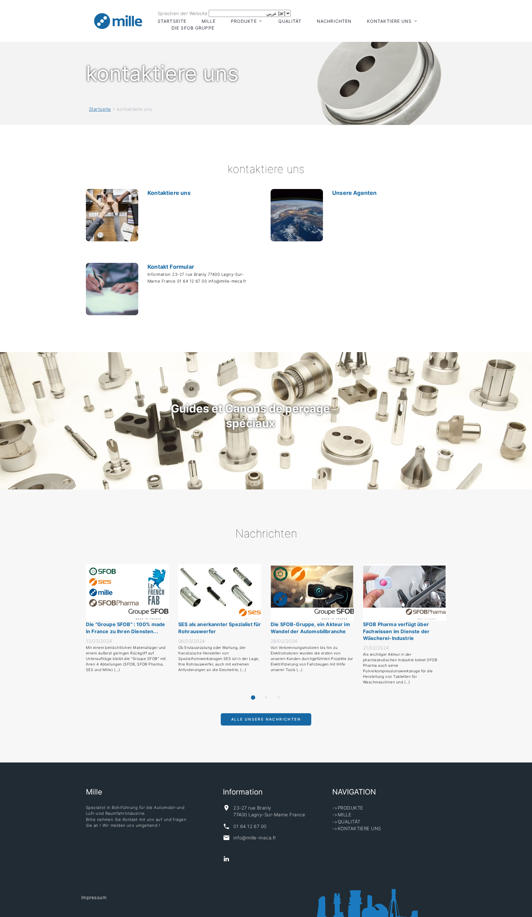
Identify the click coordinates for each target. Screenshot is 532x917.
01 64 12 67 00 (249, 826)
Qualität (290, 21)
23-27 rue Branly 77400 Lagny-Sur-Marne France (269, 811)
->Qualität (346, 822)
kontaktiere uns (389, 21)
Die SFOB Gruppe (192, 27)
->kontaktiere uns (356, 828)
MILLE (209, 21)
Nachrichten (334, 21)
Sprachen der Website (183, 13)
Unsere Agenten (354, 193)
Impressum (94, 897)
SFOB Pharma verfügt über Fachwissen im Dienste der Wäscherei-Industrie (396, 631)
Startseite (172, 21)
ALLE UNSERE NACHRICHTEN (266, 722)
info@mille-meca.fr (254, 838)
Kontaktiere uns (169, 193)
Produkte (244, 21)
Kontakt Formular (170, 266)
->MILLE (341, 815)
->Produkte (347, 808)
